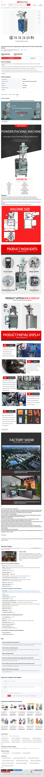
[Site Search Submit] (29, 5)
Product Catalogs (16, 736)
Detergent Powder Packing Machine (8, 763)
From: (6, 681)
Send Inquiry (11, 58)
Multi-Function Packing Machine (25, 7)
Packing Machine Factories (6, 758)
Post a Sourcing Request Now (30, 695)
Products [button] (10, 4)
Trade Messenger (18, 770)
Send (9, 695)
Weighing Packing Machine (16, 742)
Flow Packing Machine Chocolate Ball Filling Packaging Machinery (22, 713)
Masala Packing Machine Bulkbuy (7, 765)
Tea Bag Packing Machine (36, 738)
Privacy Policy (38, 774)
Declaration (33, 774)
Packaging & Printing (7, 7)
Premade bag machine (5, 738)
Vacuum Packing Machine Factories (8, 760)
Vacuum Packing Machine (5, 742)
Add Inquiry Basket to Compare (22, 41)
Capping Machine (34, 592)
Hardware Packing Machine (13, 590)
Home (2, 7)
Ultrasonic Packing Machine (37, 742)
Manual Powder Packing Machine (21, 763)
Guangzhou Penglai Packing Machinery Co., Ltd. (12, 49)
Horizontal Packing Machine (20, 592)
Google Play (10, 770)
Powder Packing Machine (32, 590)
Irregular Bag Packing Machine (27, 740)
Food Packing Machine (5, 753)
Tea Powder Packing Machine (34, 763)
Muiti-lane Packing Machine (16, 738)
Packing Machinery (15, 7)
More (2, 767)
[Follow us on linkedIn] (31, 771)
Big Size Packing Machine (16, 740)
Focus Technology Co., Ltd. (14, 774)
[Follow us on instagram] (38, 770)
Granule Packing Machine (23, 590)
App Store (4, 770)
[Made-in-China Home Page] (22, 2)
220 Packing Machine (4, 740)
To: (6, 684)
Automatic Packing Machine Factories (19, 758)
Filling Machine (11, 592)
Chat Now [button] (33, 58)
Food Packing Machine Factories (33, 758)
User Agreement (28, 774)
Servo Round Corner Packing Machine (28, 742)
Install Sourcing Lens (6, 771)
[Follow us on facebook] (35, 770)
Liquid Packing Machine (27, 753)
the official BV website (26, 548)
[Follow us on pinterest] (41, 770)
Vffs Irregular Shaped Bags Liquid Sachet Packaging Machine (4, 727)
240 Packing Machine (25, 738)
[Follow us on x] (36, 770)
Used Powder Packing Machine (35, 760)
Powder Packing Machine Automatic (22, 760)
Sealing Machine (28, 592)
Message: (5, 686)
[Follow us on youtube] (39, 770)
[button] (1, 1)
